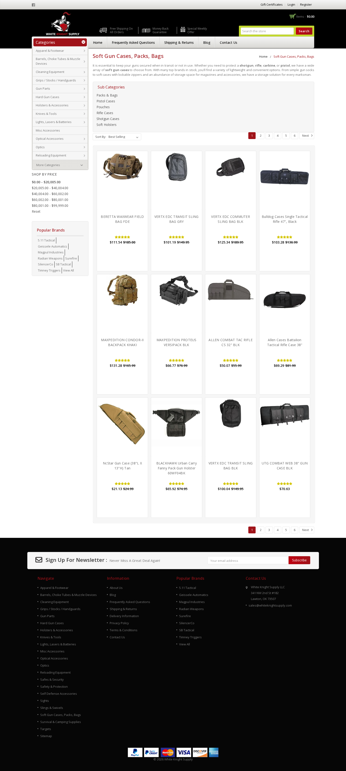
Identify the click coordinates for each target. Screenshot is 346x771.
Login (291, 4)
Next (306, 135)
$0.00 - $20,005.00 (46, 182)
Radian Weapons (50, 258)
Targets (45, 729)
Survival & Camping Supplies (60, 722)
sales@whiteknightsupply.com (270, 605)
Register (306, 4)
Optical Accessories (50, 138)
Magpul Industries (51, 252)
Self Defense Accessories (58, 693)
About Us (116, 588)
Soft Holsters (107, 124)
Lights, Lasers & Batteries (54, 122)
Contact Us (228, 42)
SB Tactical (63, 264)
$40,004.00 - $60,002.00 (50, 194)
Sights (44, 701)
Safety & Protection (54, 686)
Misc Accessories (48, 130)
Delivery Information (124, 616)
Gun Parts (43, 88)
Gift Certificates (272, 4)
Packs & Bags (107, 95)
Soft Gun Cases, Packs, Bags (294, 56)
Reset (36, 211)
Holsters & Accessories (52, 105)
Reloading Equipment (51, 155)
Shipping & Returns (179, 42)
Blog (206, 42)
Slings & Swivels (51, 708)
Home (97, 42)
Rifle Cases (105, 113)
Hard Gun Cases (47, 97)
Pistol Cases (106, 101)
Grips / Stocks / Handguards (56, 80)
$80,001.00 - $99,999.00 (50, 205)
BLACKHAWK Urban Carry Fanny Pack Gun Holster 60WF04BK (176, 468)
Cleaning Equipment (50, 72)
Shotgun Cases (108, 118)
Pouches (103, 107)
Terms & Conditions (123, 630)
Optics (40, 147)
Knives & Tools (46, 114)
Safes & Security (52, 679)
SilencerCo (45, 264)
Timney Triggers (49, 270)
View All (68, 270)
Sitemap (46, 736)
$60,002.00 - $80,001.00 (50, 199)
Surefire (71, 258)
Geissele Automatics (52, 246)
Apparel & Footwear (50, 50)
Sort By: (100, 137)
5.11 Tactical (46, 240)
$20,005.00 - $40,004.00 (50, 188)
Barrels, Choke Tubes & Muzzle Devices (58, 61)
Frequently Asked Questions (133, 42)
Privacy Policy (119, 623)
